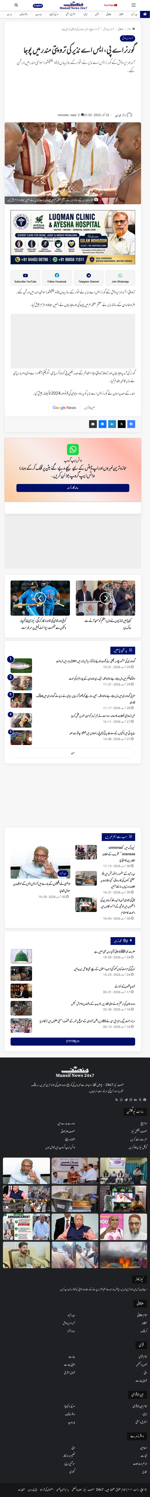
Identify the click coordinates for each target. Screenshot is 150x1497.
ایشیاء (85, 14)
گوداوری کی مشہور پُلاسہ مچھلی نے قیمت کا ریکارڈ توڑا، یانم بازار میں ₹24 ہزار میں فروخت (95, 661)
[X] (140, 1099)
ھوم (129, 29)
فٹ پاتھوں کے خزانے (125, 987)
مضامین (143, 1448)
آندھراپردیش (108, 29)
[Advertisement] (73, 95)
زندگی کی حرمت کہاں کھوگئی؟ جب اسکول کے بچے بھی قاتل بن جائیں (104, 969)
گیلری (72, 1472)
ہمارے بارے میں (66, 1124)
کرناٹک (143, 1331)
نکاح (144, 1472)
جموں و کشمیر (141, 1365)
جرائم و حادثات (140, 1464)
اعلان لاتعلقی (77, 1490)
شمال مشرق (69, 1373)
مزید (72, 753)
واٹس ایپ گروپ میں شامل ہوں (60, 1148)
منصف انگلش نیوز (139, 1132)
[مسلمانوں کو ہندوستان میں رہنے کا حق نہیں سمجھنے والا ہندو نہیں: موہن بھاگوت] (75, 1227)
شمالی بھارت (141, 1381)
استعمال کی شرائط (47, 1490)
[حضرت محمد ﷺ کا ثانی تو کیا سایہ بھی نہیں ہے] (21, 956)
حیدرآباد (134, 14)
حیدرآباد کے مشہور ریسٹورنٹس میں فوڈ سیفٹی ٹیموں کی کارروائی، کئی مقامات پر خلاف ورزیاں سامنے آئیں (118, 880)
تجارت (144, 1456)
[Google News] (64, 408)
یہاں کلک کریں (72, 488)
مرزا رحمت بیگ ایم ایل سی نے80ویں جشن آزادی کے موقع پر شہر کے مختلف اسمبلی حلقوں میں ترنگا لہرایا (87, 1021)
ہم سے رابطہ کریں (138, 1140)
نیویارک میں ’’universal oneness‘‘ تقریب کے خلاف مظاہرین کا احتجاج (118, 854)
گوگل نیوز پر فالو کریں (138, 1148)
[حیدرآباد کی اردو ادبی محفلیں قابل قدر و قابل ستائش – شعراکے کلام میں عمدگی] (123, 1171)
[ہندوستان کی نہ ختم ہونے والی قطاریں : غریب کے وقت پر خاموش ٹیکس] (21, 1008)
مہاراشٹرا (71, 1331)
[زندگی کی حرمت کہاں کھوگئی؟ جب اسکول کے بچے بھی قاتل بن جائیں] (21, 973)
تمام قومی (143, 1357)
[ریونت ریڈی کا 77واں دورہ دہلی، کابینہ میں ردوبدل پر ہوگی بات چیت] (26, 1255)
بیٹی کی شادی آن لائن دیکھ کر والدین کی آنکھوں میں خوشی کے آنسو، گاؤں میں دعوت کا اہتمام (117, 907)
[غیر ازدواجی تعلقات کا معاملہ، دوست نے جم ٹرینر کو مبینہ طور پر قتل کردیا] (21, 720)
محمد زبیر (118, 115)
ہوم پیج (144, 1124)
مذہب (9, 14)
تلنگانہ (121, 14)
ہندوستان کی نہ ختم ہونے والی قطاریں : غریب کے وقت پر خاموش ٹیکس (103, 1004)
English (38, 5)
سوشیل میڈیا (69, 1464)
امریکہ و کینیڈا (53, 14)
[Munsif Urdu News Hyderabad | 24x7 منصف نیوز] (73, 5)
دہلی (145, 1373)
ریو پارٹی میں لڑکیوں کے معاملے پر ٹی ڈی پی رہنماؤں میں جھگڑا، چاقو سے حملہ (102, 733)
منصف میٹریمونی (68, 1132)
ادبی (73, 1448)
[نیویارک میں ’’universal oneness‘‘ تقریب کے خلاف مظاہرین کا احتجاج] (86, 852)
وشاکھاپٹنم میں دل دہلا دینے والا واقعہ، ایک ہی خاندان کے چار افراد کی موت (102, 679)
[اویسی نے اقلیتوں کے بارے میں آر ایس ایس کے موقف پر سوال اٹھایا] (26, 1171)
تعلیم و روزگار (69, 1456)
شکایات (21, 1490)
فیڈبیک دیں (32, 1490)
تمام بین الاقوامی (140, 1406)
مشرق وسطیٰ (71, 14)
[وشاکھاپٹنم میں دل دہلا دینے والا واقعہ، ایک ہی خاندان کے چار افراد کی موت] (21, 683)
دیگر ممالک (23, 14)
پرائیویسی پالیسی (62, 1490)
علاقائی (108, 14)
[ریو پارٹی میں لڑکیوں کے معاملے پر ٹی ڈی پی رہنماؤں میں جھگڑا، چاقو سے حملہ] (21, 737)
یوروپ (38, 14)
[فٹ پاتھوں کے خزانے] (21, 991)
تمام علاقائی (142, 1315)
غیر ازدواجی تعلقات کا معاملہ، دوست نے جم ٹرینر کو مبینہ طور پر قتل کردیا (103, 716)
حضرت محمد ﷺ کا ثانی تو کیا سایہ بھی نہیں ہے (114, 952)
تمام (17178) (72, 1041)
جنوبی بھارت (69, 1365)
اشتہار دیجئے (70, 1140)
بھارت (71, 1357)
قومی (97, 14)
